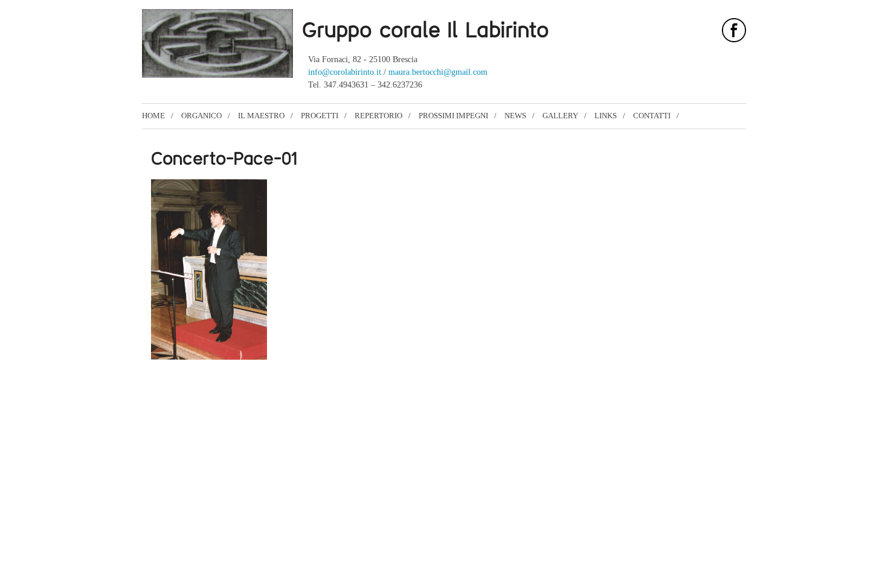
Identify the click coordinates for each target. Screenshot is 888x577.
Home (153, 115)
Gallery (560, 115)
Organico (201, 115)
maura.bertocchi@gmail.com (437, 72)
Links (605, 115)
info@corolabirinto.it (344, 72)
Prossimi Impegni (453, 115)
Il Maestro (261, 115)
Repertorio (378, 115)
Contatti (652, 115)
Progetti (319, 115)
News (515, 115)
